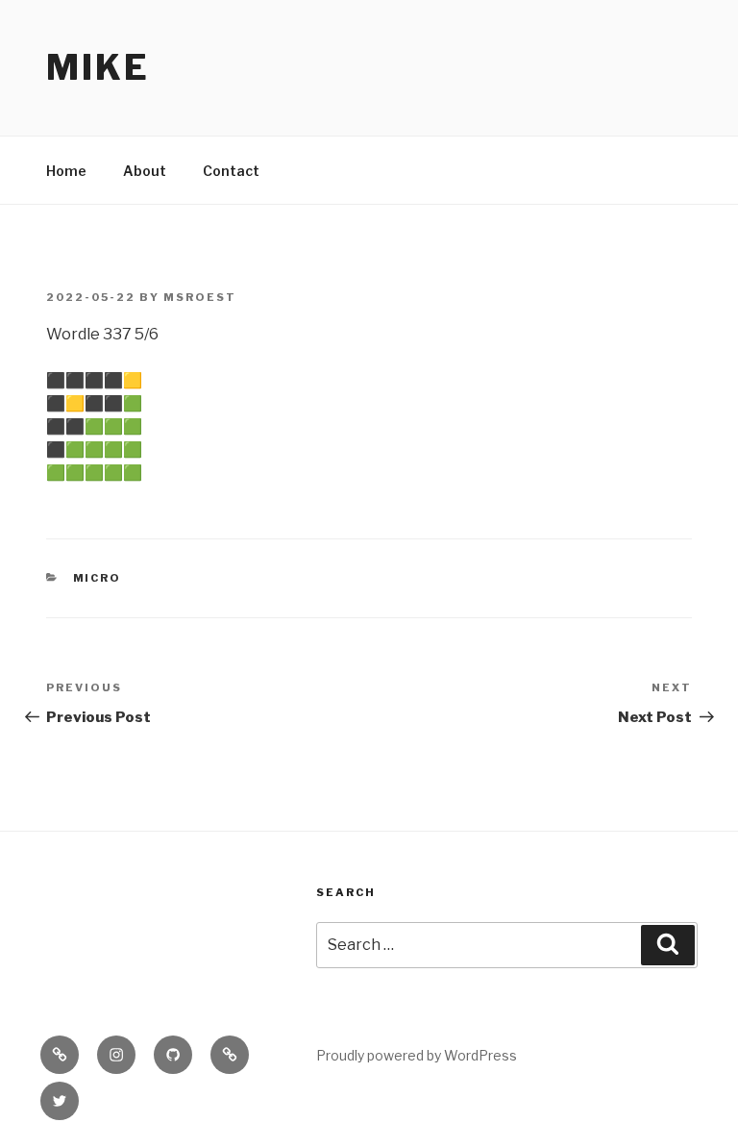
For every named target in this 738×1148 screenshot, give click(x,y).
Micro (97, 578)
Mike (98, 67)
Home (66, 170)
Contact (231, 170)
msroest (199, 297)
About (144, 170)
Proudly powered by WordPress (416, 1055)
